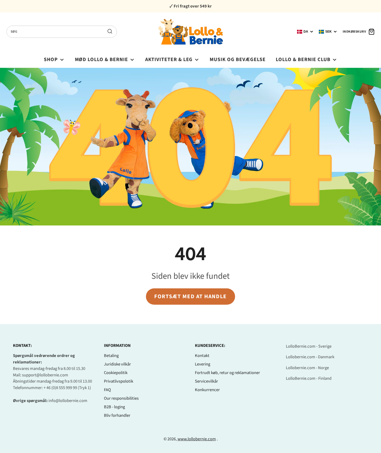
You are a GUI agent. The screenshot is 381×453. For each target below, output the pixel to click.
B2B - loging (114, 407)
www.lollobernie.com (197, 439)
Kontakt (202, 356)
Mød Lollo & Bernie (101, 59)
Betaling (111, 356)
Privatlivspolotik (118, 381)
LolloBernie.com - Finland (308, 378)
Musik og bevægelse (238, 59)
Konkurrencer (207, 390)
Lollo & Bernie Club (303, 59)
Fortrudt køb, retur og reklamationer (227, 373)
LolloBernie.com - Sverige (308, 346)
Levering (202, 364)
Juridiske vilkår (117, 364)
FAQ (107, 390)
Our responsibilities (121, 398)
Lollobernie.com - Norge (307, 368)
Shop (51, 59)
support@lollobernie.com (45, 375)
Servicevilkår (206, 381)
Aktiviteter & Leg (169, 59)
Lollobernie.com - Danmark (310, 357)
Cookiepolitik (116, 373)
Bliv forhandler (117, 415)
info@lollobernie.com (67, 401)
